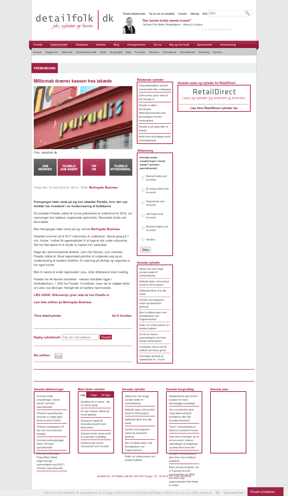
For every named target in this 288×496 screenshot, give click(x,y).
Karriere (101, 44)
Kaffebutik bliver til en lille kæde (152, 292)
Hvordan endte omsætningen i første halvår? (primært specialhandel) (48, 401)
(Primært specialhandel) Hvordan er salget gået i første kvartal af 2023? (50, 416)
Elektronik (67, 52)
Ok (217, 492)
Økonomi (154, 52)
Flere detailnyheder (47, 315)
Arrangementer (136, 44)
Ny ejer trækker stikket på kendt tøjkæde (95, 412)
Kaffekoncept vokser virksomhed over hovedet (95, 444)
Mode (103, 52)
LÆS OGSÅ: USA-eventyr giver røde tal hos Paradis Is (71, 295)
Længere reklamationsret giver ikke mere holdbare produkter (182, 457)
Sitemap (194, 13)
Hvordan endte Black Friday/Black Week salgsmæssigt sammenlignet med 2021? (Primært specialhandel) (51, 461)
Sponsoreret (204, 44)
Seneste (37, 52)
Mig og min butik (179, 44)
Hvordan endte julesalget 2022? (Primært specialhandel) (50, 443)
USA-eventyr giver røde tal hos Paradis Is (153, 97)
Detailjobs (82, 44)
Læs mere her (233, 492)
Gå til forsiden (122, 315)
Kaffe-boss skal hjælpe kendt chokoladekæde (154, 138)
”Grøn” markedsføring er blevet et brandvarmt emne (183, 428)
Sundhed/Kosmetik (86, 52)
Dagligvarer (51, 52)
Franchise (140, 52)
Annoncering (228, 44)
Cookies (182, 13)
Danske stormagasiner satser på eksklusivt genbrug (151, 303)
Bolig (128, 52)
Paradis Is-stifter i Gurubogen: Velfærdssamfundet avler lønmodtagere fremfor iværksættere (152, 112)
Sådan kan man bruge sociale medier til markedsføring (151, 272)
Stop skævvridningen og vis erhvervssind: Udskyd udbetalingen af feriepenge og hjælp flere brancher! (184, 442)
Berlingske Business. (106, 229)
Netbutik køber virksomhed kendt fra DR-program (154, 282)
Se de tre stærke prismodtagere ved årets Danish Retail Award (152, 337)
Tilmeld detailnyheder (134, 13)
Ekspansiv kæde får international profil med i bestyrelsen (93, 424)
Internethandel (187, 52)
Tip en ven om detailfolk (162, 13)
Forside (38, 44)
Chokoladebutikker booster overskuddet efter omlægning (155, 87)
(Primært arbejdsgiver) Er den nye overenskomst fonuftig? (51, 430)
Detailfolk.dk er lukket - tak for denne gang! (95, 403)
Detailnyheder (59, 44)
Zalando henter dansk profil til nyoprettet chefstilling (96, 434)
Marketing (204, 52)
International (169, 52)
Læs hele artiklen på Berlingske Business (63, 302)
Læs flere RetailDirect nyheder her (214, 108)
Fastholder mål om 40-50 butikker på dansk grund (152, 348)
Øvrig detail (116, 52)
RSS (204, 13)
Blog (116, 44)
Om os (157, 44)
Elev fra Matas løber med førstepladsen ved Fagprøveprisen (152, 315)
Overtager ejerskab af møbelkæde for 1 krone (152, 357)
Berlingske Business (103, 187)
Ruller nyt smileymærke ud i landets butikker (154, 326)
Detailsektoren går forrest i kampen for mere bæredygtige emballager (183, 399)
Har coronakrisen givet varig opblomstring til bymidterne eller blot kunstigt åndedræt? (181, 415)
